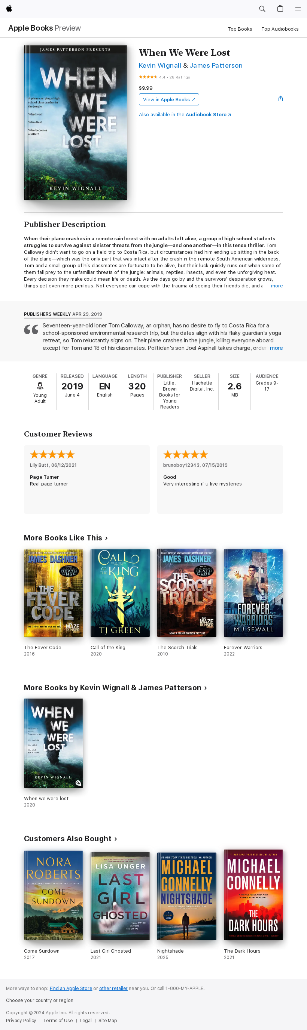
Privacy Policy (21, 1020)
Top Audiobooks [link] (280, 29)
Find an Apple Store (71, 988)
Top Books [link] (240, 29)
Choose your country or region (39, 1000)
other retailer (113, 988)
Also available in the (183, 114)
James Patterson (216, 65)
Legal (86, 1020)
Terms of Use (58, 1020)
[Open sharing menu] (280, 99)
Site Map (107, 1020)
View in (166, 99)
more (277, 286)
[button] (262, 9)
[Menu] (298, 9)
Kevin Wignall (160, 65)
